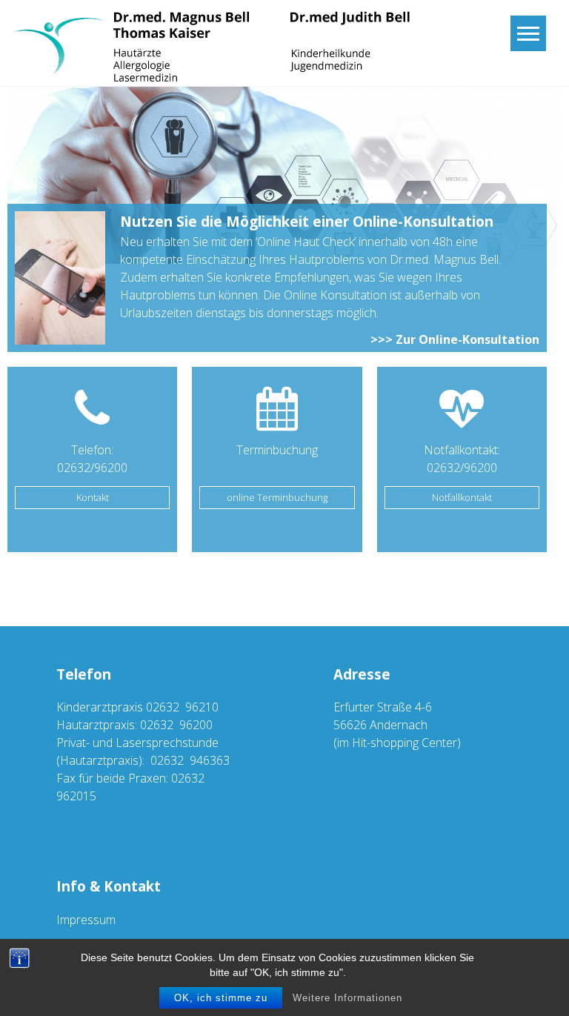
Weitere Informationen (347, 997)
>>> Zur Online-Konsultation (454, 339)
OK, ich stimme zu (220, 997)
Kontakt (92, 497)
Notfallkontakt (462, 497)
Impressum (86, 920)
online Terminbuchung (277, 497)
